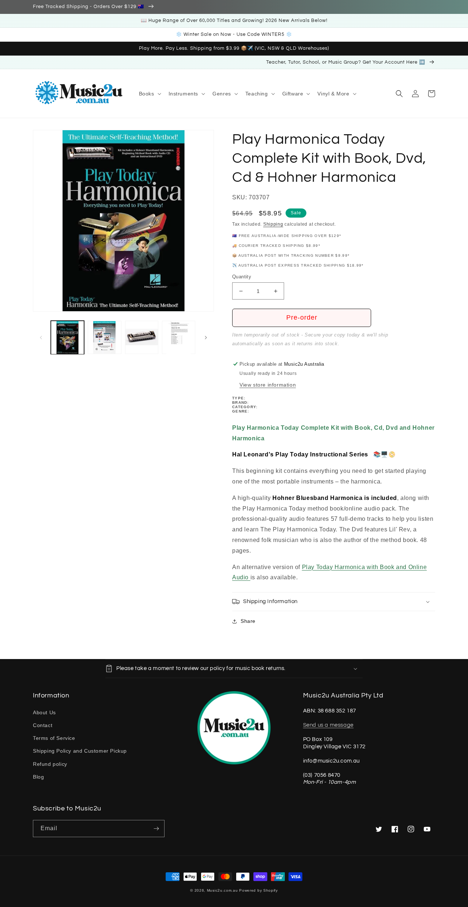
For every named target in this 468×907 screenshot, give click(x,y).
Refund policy (50, 764)
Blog (38, 777)
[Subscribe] (156, 828)
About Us (44, 712)
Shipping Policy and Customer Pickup (80, 751)
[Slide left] (41, 338)
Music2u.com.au (222, 890)
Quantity (241, 276)
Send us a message (328, 725)
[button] (149, 93)
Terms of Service (54, 738)
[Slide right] (206, 338)
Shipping (273, 224)
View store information (267, 385)
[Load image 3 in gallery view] (141, 337)
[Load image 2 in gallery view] (104, 337)
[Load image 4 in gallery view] (178, 337)
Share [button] (248, 621)
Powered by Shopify (258, 890)
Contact (42, 725)
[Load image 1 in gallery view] (67, 337)
